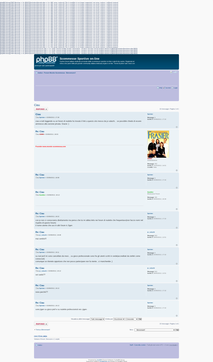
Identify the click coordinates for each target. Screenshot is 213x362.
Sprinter (42, 117)
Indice (40, 73)
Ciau (37, 105)
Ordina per (109, 319)
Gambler (42, 195)
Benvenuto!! (71, 73)
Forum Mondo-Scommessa (54, 73)
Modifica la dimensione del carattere (175, 72)
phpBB (99, 360)
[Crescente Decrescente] (133, 319)
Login (176, 88)
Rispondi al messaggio (38, 109)
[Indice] (47, 59)
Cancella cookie (139, 345)
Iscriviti (168, 88)
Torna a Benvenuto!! (43, 330)
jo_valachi (43, 235)
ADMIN (41, 134)
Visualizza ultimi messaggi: (80, 319)
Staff (131, 345)
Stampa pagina (171, 72)
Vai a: (131, 330)
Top (177, 127)
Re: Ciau (40, 131)
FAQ (160, 88)
